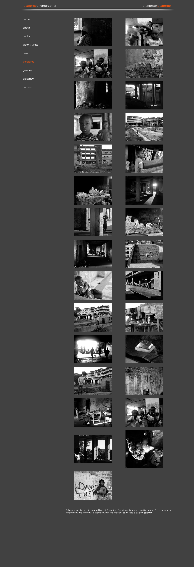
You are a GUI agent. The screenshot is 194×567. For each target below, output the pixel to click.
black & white (30, 44)
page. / (153, 510)
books (26, 36)
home (26, 19)
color (26, 53)
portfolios (28, 61)
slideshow (28, 78)
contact (28, 87)
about (26, 27)
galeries (27, 70)
